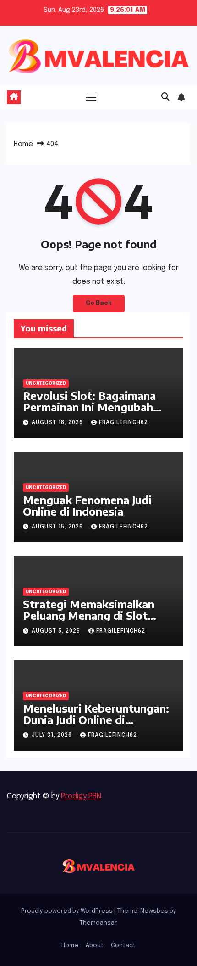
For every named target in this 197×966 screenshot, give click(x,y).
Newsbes (154, 911)
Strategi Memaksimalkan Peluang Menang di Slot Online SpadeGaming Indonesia (88, 621)
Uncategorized (46, 383)
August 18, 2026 (58, 423)
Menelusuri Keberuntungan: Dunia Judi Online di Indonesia (96, 719)
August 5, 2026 (57, 631)
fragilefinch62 (123, 423)
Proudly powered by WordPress (67, 911)
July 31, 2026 (53, 735)
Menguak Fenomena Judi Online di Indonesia (87, 505)
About (95, 946)
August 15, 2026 (58, 527)
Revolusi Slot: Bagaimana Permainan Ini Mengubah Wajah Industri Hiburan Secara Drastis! (89, 412)
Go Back (99, 303)
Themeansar (98, 923)
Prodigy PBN (81, 796)
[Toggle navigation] (91, 97)
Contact (123, 946)
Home (23, 144)
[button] (165, 97)
